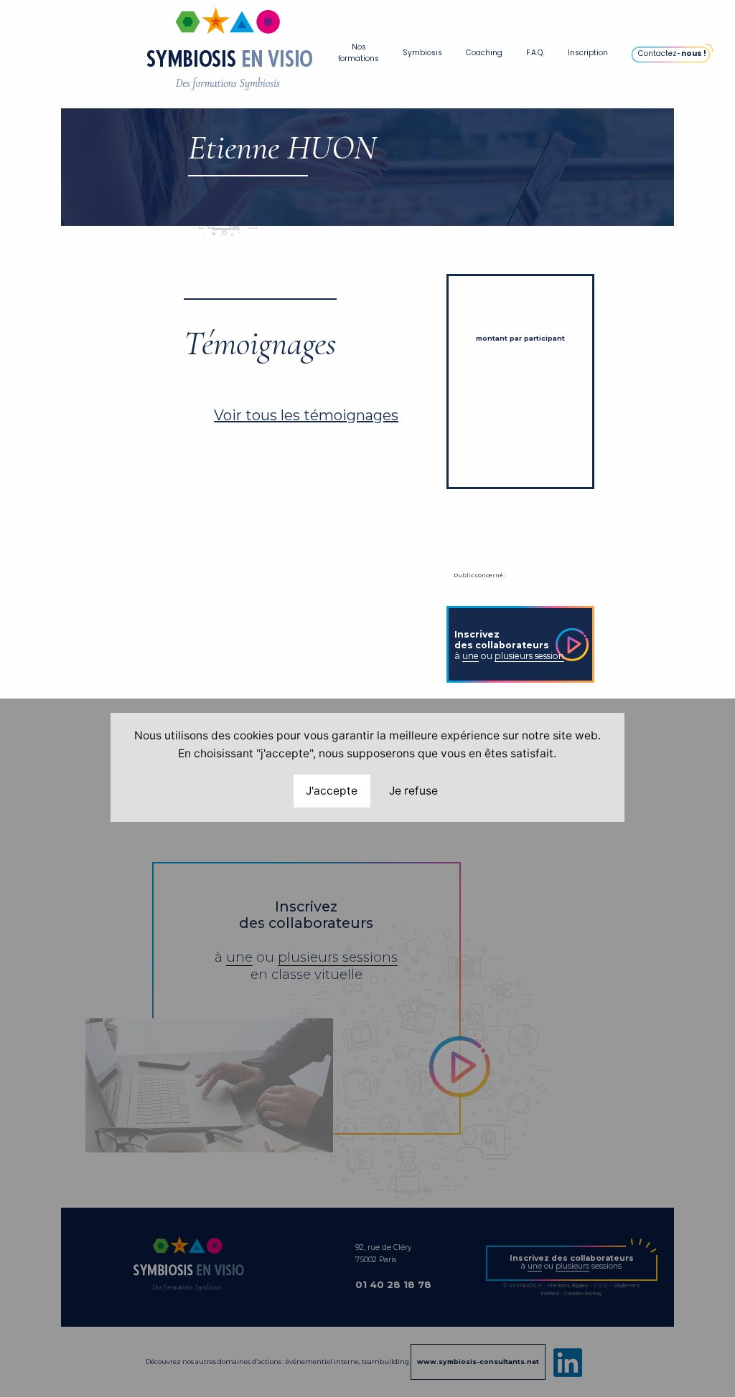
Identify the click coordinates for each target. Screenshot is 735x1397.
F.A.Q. (535, 52)
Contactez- (672, 53)
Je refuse (413, 790)
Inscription (588, 52)
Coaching (484, 52)
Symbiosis (422, 52)
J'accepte (331, 790)
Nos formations (358, 53)
